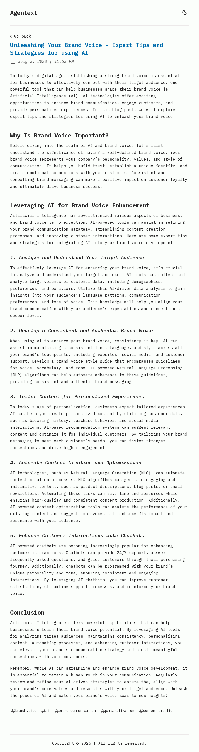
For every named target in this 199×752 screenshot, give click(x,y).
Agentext (23, 13)
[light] (185, 12)
